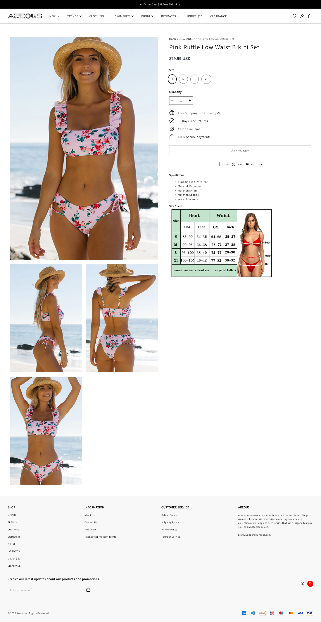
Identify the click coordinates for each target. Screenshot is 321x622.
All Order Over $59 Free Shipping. (160, 4)
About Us (90, 515)
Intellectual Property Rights (100, 536)
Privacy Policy (169, 529)
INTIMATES (168, 16)
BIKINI (145, 16)
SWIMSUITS (122, 16)
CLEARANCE (218, 16)
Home (172, 39)
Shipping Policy (170, 522)
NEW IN (54, 16)
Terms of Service (170, 536)
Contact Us (91, 522)
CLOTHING (96, 16)
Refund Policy (169, 515)
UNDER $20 (195, 16)
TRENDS (72, 16)
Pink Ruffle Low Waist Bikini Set (214, 39)
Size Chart (90, 529)
